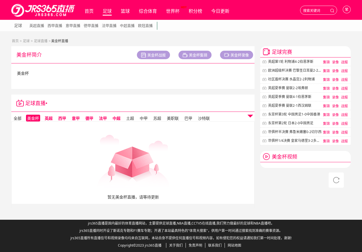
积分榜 (195, 11)
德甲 (89, 118)
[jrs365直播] (43, 10)
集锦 (326, 62)
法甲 (103, 118)
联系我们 (215, 245)
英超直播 (36, 25)
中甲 (144, 118)
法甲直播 (109, 25)
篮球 (125, 11)
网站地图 (234, 245)
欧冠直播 (145, 25)
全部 (17, 118)
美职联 (173, 118)
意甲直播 (73, 25)
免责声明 (195, 245)
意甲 (76, 118)
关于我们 (176, 245)
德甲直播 (91, 25)
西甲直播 (55, 25)
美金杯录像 (239, 54)
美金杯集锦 (198, 54)
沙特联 (204, 118)
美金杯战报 (156, 54)
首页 (89, 11)
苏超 (157, 118)
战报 (344, 62)
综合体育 (148, 11)
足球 (107, 11)
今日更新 (220, 11)
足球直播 (41, 41)
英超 (49, 118)
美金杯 (33, 118)
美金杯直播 (60, 103)
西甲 (62, 118)
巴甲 (188, 118)
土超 (130, 118)
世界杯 (173, 11)
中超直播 (127, 25)
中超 (116, 118)
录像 (335, 62)
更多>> (342, 156)
